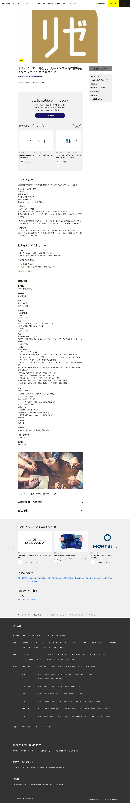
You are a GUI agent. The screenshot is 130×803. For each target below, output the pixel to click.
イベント (38, 727)
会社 (45, 727)
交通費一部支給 (107, 578)
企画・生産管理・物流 (56, 643)
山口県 (80, 709)
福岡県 (40, 716)
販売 (19, 600)
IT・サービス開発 (27, 659)
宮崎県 (94, 716)
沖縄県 (108, 716)
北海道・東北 (26, 667)
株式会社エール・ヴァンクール (35, 82)
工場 (104, 655)
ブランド (30, 727)
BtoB (72, 659)
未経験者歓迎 (32, 578)
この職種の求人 (96, 99)
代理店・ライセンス (89, 655)
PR (59, 655)
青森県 (54, 667)
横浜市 (47, 679)
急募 (87, 578)
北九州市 (46, 716)
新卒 (23, 635)
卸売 (99, 655)
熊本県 (74, 716)
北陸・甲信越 (26, 686)
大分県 (87, 716)
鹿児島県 (100, 716)
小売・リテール (27, 655)
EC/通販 (77, 655)
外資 (67, 659)
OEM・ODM (51, 655)
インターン (49, 635)
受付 (91, 578)
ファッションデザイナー (72, 643)
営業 (28, 600)
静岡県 (47, 694)
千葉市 (82, 674)
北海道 (40, 667)
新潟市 (46, 686)
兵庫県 (78, 701)
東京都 (89, 674)
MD (37, 643)
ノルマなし (27, 581)
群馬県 (53, 674)
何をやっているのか (97, 88)
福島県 (93, 667)
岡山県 (53, 709)
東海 (23, 694)
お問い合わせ (59, 784)
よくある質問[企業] (60, 751)
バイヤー (44, 643)
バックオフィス (59, 647)
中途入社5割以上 (79, 578)
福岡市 (52, 716)
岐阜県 (40, 694)
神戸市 (83, 701)
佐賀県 (60, 716)
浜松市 (58, 694)
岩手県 (60, 667)
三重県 (80, 694)
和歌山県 (98, 701)
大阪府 (60, 701)
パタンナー (86, 643)
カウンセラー (98, 578)
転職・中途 (24, 76)
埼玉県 (60, 674)
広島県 (67, 709)
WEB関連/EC (37, 647)
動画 (50, 727)
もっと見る (38, 126)
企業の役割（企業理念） (31, 502)
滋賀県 (40, 701)
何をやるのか (95, 76)
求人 (23, 727)
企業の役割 (94, 91)
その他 (23, 600)
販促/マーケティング (98, 643)
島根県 (47, 709)
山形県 (87, 667)
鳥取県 (40, 709)
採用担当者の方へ (74, 751)
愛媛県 (100, 709)
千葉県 (76, 674)
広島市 (72, 709)
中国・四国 (25, 709)
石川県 (60, 686)
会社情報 (93, 95)
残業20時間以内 (56, 578)
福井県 (67, 686)
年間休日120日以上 (67, 578)
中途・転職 (31, 635)
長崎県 (67, 716)
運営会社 (15, 751)
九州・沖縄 (25, 716)
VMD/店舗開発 (111, 643)
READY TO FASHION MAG (21, 768)
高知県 (107, 709)
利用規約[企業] (47, 784)
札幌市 (46, 667)
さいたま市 (66, 674)
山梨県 (73, 686)
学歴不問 (24, 578)
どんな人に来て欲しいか (99, 80)
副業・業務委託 (60, 635)
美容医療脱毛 (36, 581)
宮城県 (67, 667)
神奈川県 (41, 679)
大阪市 (66, 701)
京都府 (47, 701)
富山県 (54, 686)
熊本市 (79, 716)
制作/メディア (47, 647)
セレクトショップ (67, 655)
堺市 (70, 701)
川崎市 (52, 679)
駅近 (49, 578)
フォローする (50, 115)
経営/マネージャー (28, 643)
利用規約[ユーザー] (35, 784)
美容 (19, 578)
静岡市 (52, 694)
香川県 (93, 709)
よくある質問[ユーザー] (45, 751)
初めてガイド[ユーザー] (28, 751)
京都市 (52, 701)
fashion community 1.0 (56, 768)
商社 (35, 655)
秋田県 (80, 667)
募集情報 (93, 84)
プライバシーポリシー (20, 784)
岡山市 (59, 709)
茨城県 (40, 674)
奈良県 (91, 701)
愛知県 (66, 694)
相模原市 (58, 679)
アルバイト (40, 635)
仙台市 (72, 667)
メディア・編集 (58, 659)
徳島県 (87, 709)
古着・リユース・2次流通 (43, 659)
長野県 (80, 686)
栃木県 (47, 674)
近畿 (23, 701)
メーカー (42, 655)
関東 (23, 674)
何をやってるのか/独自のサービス (37, 493)
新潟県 (40, 686)
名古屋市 (71, 694)
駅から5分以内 (42, 578)
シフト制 (20, 581)
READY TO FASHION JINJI (39, 768)
